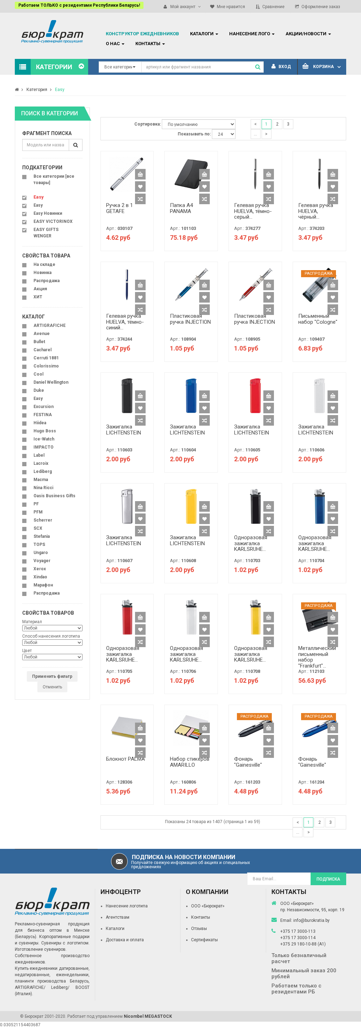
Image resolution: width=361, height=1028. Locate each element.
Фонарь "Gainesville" (248, 762)
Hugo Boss (44, 430)
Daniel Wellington (50, 382)
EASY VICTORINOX (53, 221)
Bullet (39, 341)
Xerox (39, 568)
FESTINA (42, 414)
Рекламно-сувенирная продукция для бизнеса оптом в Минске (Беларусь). (52, 930)
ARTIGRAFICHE (49, 325)
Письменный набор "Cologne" (317, 319)
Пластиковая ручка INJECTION (190, 319)
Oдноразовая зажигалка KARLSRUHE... (250, 543)
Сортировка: (147, 124)
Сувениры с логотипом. (65, 943)
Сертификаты (204, 939)
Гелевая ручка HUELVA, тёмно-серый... (253, 211)
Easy (60, 89)
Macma (40, 479)
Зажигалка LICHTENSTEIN (123, 430)
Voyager (41, 560)
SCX (37, 528)
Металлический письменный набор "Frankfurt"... (317, 657)
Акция (40, 288)
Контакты (200, 917)
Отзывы (199, 928)
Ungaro (40, 552)
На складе (44, 264)
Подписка (328, 879)
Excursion (43, 406)
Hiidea (39, 422)
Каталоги (115, 928)
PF (36, 503)
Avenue (41, 333)
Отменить (52, 687)
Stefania (41, 536)
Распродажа (46, 280)
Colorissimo (46, 366)
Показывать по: (194, 134)
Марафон (43, 585)
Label (38, 455)
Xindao (40, 576)
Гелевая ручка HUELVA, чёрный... (315, 211)
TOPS (39, 544)
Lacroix (40, 463)
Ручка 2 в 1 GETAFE (119, 208)
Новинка (42, 272)
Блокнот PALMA (125, 759)
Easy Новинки (47, 213)
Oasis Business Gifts (54, 495)
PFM (38, 512)
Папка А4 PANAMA (181, 208)
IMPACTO (43, 447)
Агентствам (117, 917)
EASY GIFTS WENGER (46, 232)
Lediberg (42, 471)
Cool (38, 374)
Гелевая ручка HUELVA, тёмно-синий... (125, 322)
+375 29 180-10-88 (299, 944)
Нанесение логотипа (127, 906)
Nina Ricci (43, 487)
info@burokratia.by (311, 920)
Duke (38, 390)
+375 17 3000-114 (298, 937)
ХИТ (37, 296)
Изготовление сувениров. (41, 949)
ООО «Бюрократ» (208, 906)
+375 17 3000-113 (298, 931)
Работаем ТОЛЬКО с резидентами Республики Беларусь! (79, 5)
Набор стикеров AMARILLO (189, 762)
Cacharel (42, 349)
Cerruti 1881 (46, 357)
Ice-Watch (43, 439)
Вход (284, 66)
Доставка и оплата (125, 939)
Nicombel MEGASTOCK (148, 1016)
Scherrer (42, 520)
